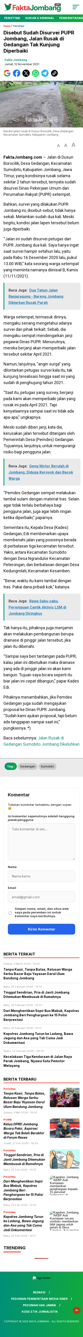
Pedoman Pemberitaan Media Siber (39, 1298)
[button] (58, 145)
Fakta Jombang (16, 60)
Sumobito (47, 766)
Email (12, 888)
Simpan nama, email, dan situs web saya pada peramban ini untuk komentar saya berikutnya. (41, 912)
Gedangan (27, 766)
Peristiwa (12, 18)
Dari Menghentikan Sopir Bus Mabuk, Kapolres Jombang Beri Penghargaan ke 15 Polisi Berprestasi (23, 1190)
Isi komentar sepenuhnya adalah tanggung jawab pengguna (41, 818)
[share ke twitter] (27, 76)
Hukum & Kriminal (39, 18)
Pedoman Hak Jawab (39, 1305)
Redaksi (39, 1292)
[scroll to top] (77, 1310)
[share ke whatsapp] (36, 76)
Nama (12, 867)
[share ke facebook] (17, 76)
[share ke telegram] (45, 76)
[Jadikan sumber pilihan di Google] (8, 76)
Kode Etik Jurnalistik (40, 1311)
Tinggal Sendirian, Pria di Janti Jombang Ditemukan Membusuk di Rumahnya (24, 1159)
